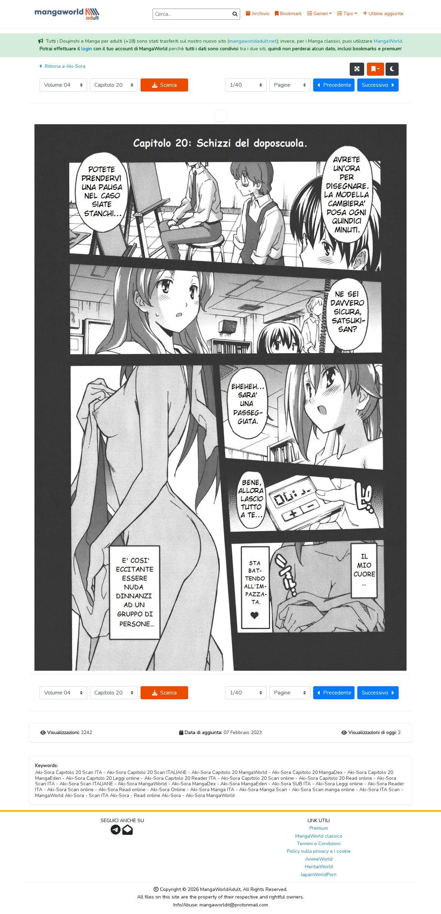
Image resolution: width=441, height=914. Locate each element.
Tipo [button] (347, 13)
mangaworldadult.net (253, 41)
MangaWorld (388, 41)
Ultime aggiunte (385, 13)
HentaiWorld (319, 866)
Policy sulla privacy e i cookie (319, 851)
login (86, 48)
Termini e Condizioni (318, 843)
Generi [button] (320, 13)
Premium (318, 828)
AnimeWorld (318, 859)
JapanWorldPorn (319, 874)
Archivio (259, 13)
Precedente (337, 85)
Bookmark (290, 13)
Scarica (168, 85)
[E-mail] (128, 832)
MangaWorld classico (318, 836)
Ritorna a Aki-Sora (64, 66)
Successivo (375, 85)
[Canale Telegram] (116, 832)
